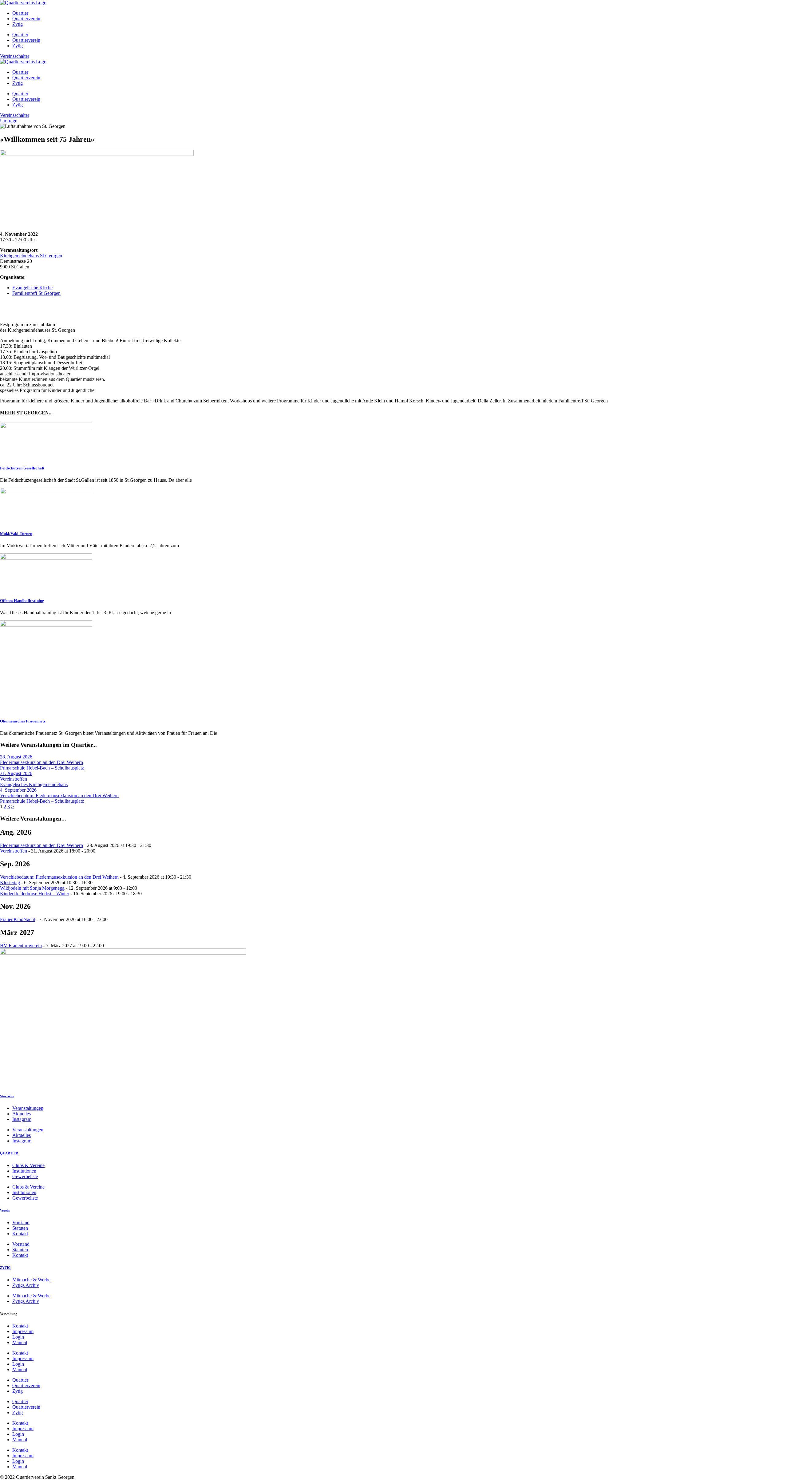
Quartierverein (26, 18)
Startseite (7, 1096)
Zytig (17, 24)
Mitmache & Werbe (31, 1279)
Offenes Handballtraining (22, 600)
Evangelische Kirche (32, 287)
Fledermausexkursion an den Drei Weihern (41, 845)
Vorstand (21, 1222)
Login (18, 1337)
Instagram (21, 1119)
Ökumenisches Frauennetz (22, 721)
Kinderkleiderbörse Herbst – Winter (34, 893)
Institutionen (24, 1170)
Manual (19, 1342)
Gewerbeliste (25, 1176)
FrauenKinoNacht (17, 919)
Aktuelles (21, 1113)
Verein (5, 1210)
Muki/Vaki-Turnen (16, 533)
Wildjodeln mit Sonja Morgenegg (32, 888)
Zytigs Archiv (25, 1285)
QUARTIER (9, 1153)
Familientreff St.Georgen (36, 293)
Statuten (20, 1228)
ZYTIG (5, 1267)
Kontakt (20, 1233)
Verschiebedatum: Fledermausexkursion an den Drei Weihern (59, 877)
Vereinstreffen (13, 850)
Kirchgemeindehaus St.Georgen (31, 255)
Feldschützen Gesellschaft (22, 468)
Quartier (20, 13)
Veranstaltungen (27, 1108)
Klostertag (10, 882)
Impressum (23, 1331)
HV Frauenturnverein (21, 945)
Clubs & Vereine (28, 1165)
